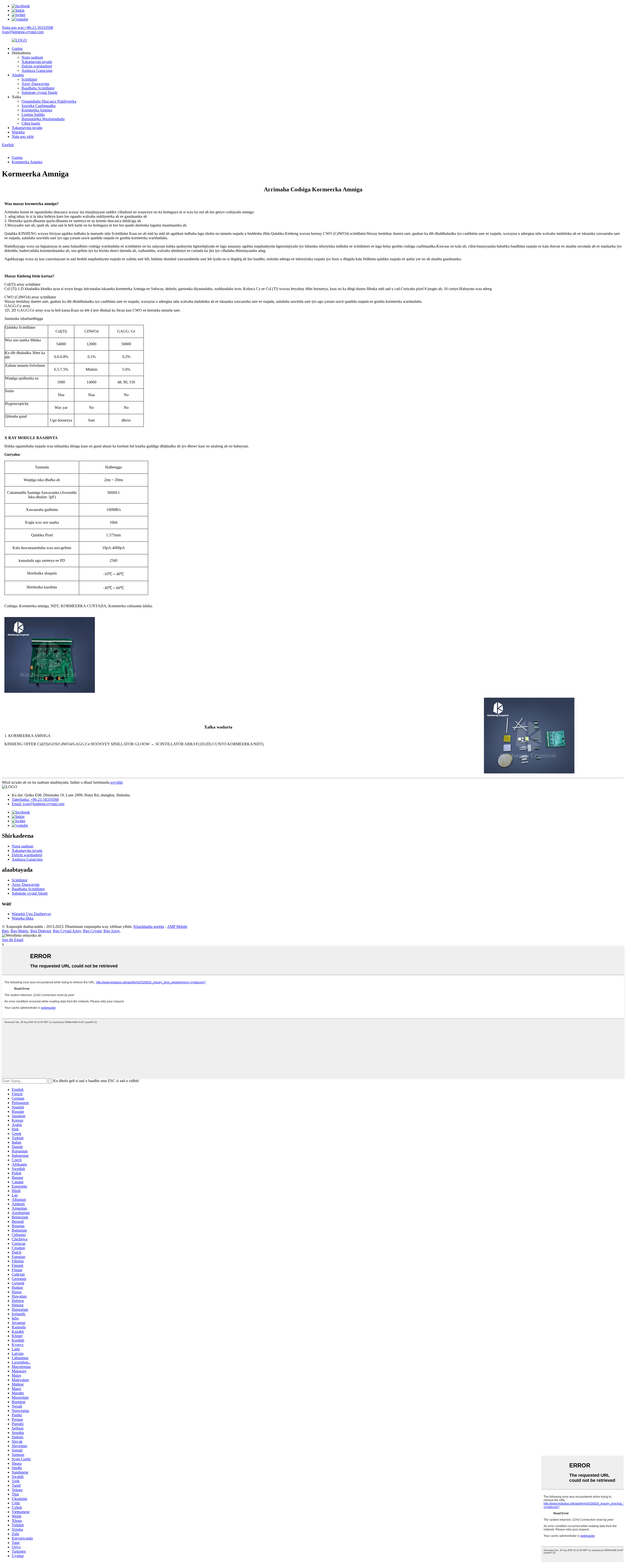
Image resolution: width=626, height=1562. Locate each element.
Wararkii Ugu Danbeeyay (31, 914)
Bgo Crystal (92, 931)
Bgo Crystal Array (67, 931)
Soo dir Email (12, 940)
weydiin (116, 782)
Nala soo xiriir (23, 136)
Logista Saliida (33, 114)
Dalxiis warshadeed (37, 66)
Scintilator (29, 79)
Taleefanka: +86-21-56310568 (35, 799)
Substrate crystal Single (39, 92)
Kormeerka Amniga (37, 110)
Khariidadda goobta (149, 926)
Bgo (5, 931)
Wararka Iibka (23, 918)
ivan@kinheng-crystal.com (23, 32)
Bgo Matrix (19, 931)
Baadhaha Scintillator (38, 88)
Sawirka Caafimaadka (39, 106)
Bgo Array (111, 931)
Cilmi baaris (31, 123)
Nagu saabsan (32, 57)
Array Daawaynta (35, 84)
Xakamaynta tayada (37, 62)
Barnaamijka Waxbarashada (43, 119)
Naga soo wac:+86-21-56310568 (27, 27)
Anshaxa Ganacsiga (37, 70)
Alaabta (18, 75)
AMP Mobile (177, 926)
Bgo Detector (40, 931)
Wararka (18, 132)
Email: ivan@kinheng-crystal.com (38, 804)
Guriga (17, 48)
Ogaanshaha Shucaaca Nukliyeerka (49, 101)
